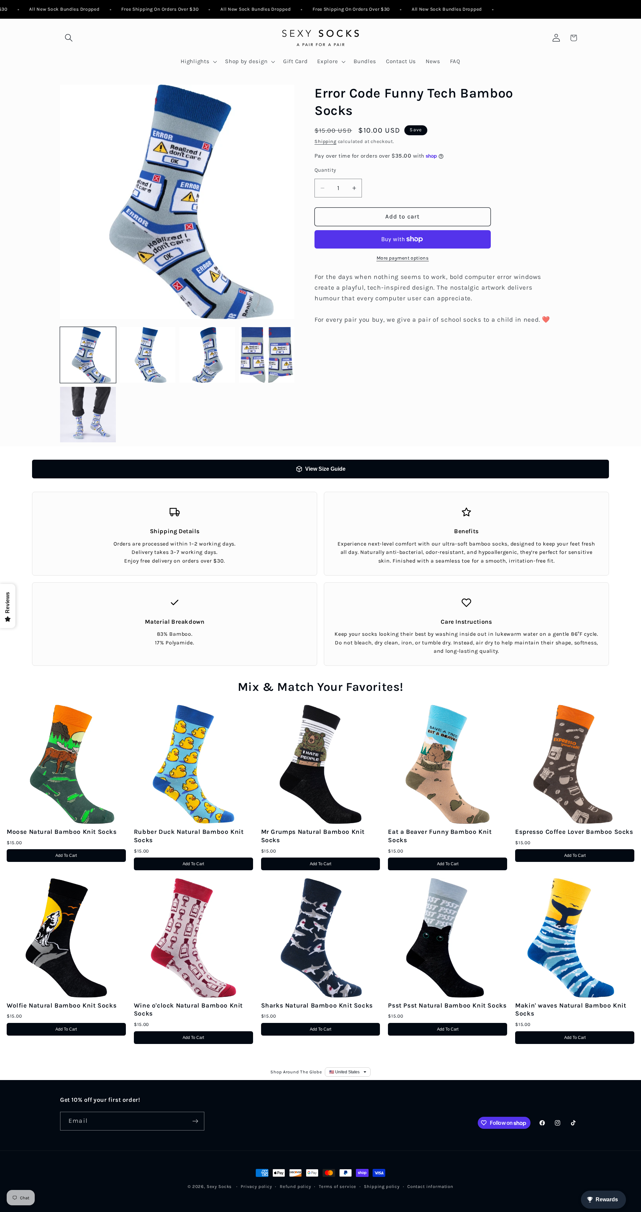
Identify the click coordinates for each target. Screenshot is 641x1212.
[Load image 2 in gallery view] (148, 355)
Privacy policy (256, 1186)
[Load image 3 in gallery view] (207, 355)
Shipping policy (382, 1186)
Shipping (325, 141)
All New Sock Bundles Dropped (47, 9)
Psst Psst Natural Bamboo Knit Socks (447, 1005)
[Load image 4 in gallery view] (267, 355)
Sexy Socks (219, 1186)
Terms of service (337, 1186)
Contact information (430, 1186)
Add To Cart (66, 855)
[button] (69, 38)
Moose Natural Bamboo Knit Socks (62, 832)
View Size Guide (325, 469)
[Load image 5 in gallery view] (88, 415)
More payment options (403, 258)
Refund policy (295, 1186)
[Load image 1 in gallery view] (88, 355)
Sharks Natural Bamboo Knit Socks (317, 1005)
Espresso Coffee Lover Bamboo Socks (574, 832)
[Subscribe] (195, 1121)
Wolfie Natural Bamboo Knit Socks (62, 1005)
